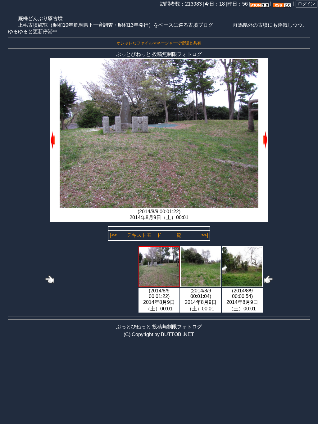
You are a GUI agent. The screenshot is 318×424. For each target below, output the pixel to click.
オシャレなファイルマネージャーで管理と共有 (158, 43)
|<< (113, 235)
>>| (204, 235)
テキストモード (144, 235)
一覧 (176, 235)
